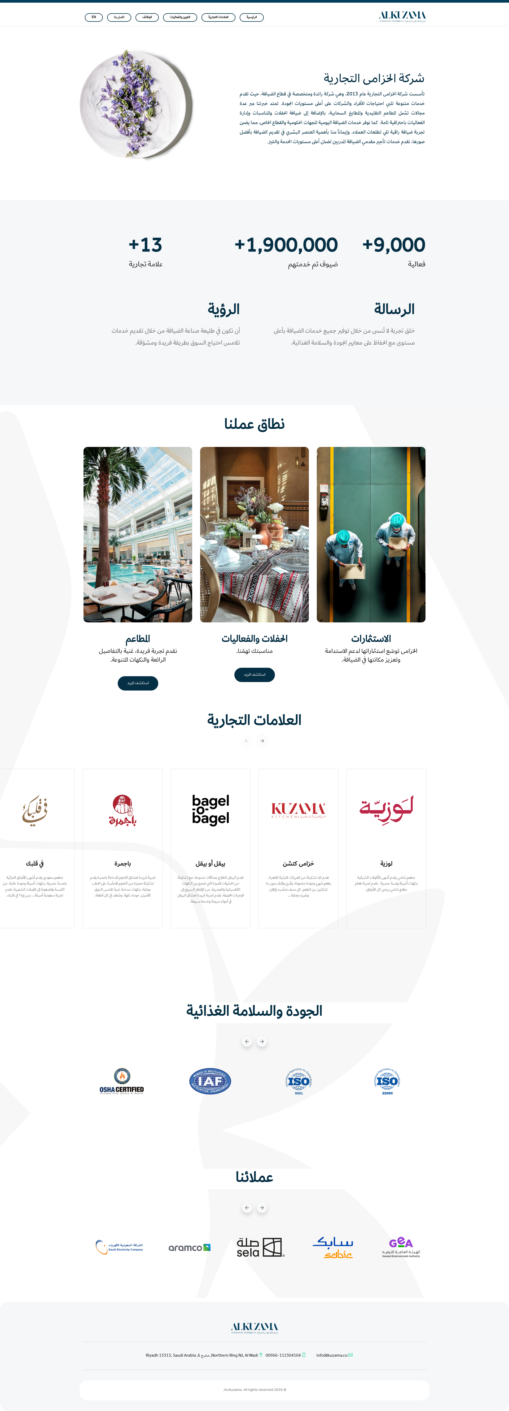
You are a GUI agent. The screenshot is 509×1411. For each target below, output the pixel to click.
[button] (262, 741)
